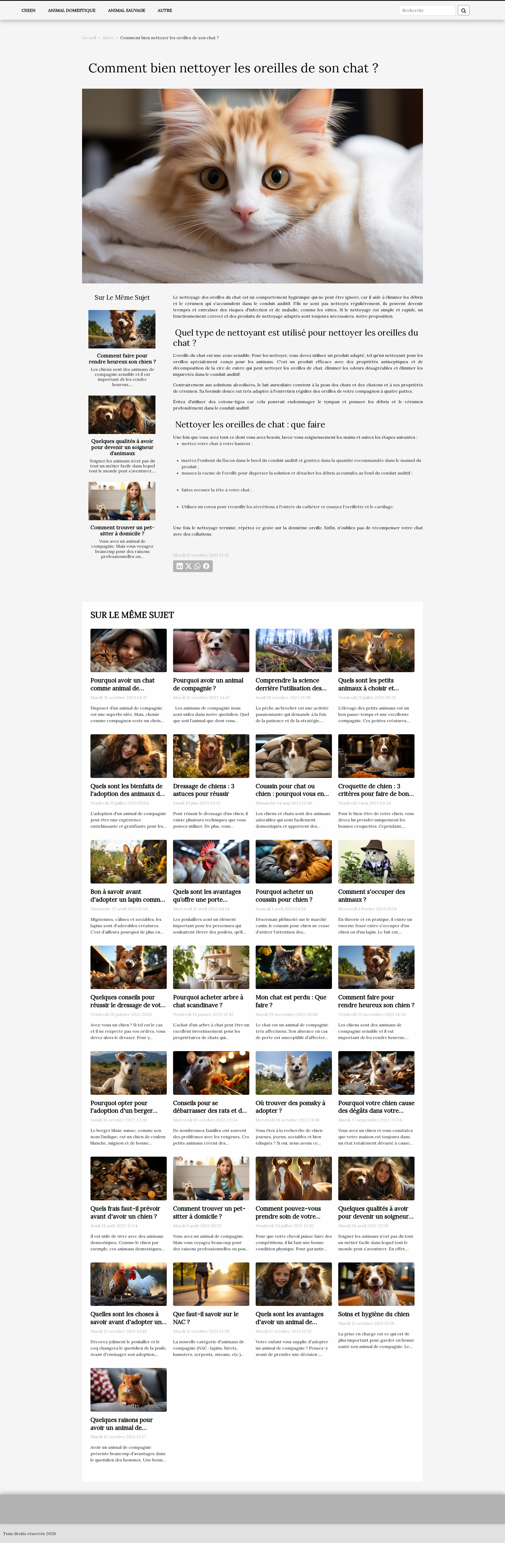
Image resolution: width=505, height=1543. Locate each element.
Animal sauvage (126, 10)
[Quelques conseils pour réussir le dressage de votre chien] (128, 966)
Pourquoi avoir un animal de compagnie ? (208, 684)
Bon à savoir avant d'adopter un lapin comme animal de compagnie (126, 899)
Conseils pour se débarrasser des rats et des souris (210, 1110)
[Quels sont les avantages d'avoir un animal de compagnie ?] (294, 1283)
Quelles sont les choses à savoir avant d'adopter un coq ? (126, 1322)
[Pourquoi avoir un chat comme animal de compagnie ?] (128, 649)
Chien (29, 10)
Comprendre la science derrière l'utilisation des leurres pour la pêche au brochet (289, 692)
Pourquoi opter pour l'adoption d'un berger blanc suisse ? (121, 1110)
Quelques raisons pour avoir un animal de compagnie (121, 1427)
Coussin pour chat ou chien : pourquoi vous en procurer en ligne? (290, 794)
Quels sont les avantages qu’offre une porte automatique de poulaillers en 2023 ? (210, 903)
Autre (165, 10)
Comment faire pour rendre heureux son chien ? (122, 358)
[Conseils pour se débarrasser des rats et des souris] (211, 1072)
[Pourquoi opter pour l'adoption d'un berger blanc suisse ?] (128, 1072)
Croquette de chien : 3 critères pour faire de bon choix (373, 794)
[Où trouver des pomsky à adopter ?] (294, 1072)
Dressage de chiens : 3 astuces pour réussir (203, 790)
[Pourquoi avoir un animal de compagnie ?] (211, 649)
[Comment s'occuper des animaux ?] (376, 861)
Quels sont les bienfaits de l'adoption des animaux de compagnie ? (126, 794)
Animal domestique (71, 10)
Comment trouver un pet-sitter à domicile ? (122, 530)
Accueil (89, 37)
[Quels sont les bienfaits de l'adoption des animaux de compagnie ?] (128, 755)
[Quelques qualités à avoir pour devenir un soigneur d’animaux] (121, 415)
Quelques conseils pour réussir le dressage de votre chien (128, 1005)
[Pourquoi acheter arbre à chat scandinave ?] (211, 966)
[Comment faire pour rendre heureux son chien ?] (121, 329)
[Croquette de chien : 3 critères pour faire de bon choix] (376, 755)
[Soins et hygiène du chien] (376, 1283)
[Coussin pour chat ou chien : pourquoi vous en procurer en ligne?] (294, 755)
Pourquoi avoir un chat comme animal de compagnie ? (122, 688)
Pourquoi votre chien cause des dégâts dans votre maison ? (376, 1110)
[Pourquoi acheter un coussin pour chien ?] (294, 861)
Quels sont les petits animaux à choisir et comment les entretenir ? (373, 688)
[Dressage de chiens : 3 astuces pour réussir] (211, 755)
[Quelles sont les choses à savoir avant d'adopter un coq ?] (128, 1283)
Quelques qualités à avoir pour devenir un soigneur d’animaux (122, 447)
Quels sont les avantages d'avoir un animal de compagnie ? (290, 1322)
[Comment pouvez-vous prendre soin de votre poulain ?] (294, 1178)
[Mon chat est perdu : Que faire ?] (294, 966)
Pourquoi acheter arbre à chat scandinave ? (208, 1001)
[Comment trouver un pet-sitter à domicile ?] (121, 501)
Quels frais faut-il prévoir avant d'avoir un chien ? (125, 1212)
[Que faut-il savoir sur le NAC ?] (211, 1283)
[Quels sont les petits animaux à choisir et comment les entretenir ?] (376, 649)
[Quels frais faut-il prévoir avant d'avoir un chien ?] (128, 1178)
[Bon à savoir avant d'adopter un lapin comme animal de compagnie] (128, 861)
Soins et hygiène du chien (374, 1314)
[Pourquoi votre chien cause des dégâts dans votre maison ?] (376, 1072)
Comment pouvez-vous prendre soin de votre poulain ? (288, 1216)
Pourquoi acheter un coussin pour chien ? (284, 895)
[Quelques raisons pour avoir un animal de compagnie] (128, 1389)
